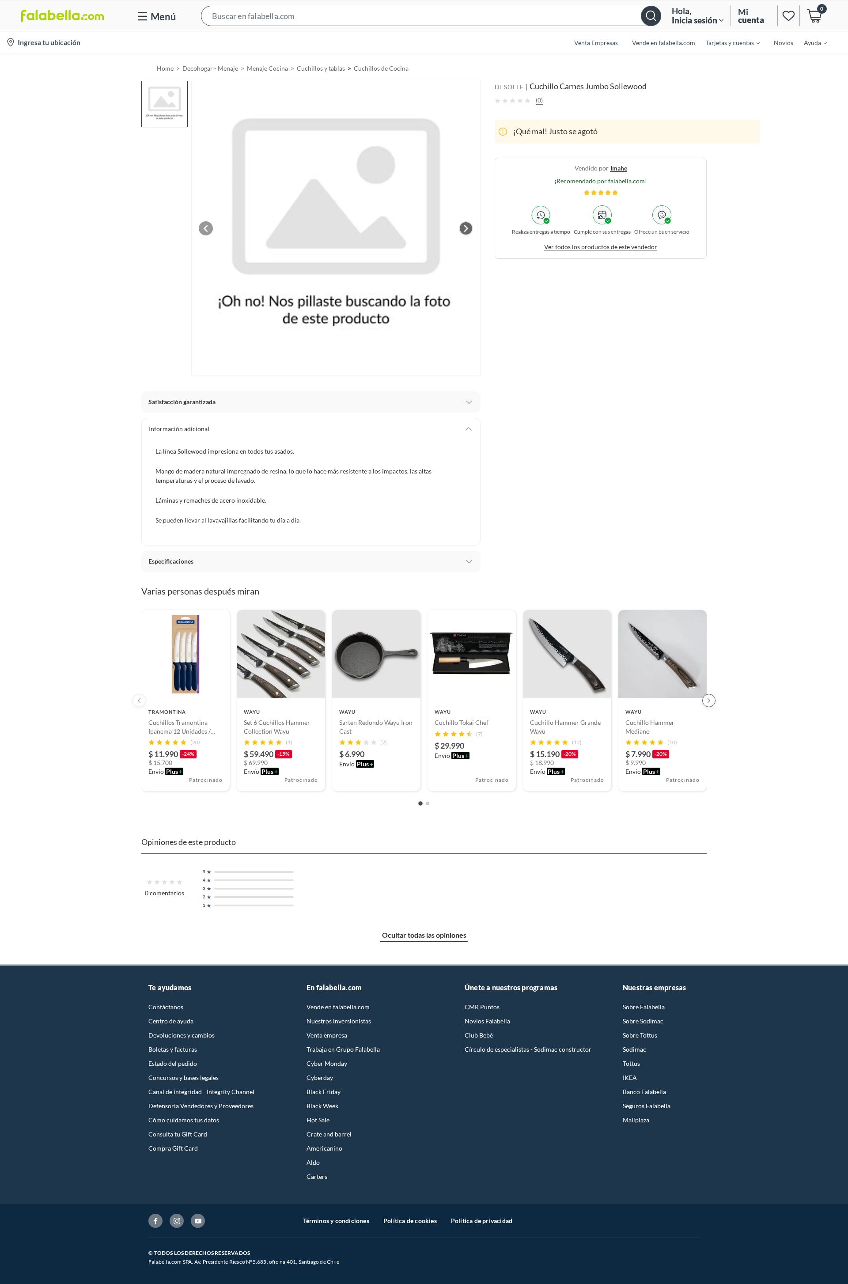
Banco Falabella (644, 1091)
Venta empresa (327, 1035)
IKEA (630, 1077)
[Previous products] (139, 700)
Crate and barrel (329, 1134)
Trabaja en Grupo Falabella (343, 1049)
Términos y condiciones (336, 1220)
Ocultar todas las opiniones (424, 935)
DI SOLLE (509, 87)
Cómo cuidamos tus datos (183, 1120)
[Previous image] (206, 228)
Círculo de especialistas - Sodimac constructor (528, 1049)
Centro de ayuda (170, 1021)
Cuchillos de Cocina (381, 68)
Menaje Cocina (267, 68)
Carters (317, 1176)
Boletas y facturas (172, 1049)
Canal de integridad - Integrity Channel (201, 1091)
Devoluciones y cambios (181, 1035)
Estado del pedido (172, 1063)
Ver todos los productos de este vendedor (600, 246)
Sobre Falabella (644, 1007)
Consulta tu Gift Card (177, 1134)
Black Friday (324, 1091)
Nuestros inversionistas (339, 1021)
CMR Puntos (482, 1007)
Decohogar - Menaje (210, 68)
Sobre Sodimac (643, 1021)
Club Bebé (479, 1035)
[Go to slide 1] (420, 804)
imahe (618, 168)
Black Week (322, 1106)
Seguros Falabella (646, 1106)
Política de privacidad (481, 1220)
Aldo (313, 1162)
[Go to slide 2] (427, 803)
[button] (431, 15)
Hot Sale (318, 1120)
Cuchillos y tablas (321, 68)
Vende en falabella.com (338, 1007)
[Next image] (466, 228)
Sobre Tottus (640, 1035)
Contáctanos (165, 1007)
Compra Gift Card (173, 1148)
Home (165, 68)
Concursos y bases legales (183, 1077)
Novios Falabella (487, 1021)
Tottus (631, 1063)
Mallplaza (636, 1120)
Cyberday (320, 1077)
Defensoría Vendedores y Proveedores (201, 1106)
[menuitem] (727, 42)
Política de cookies (410, 1220)
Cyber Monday (327, 1063)
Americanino (324, 1148)
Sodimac (634, 1049)
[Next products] (709, 700)
